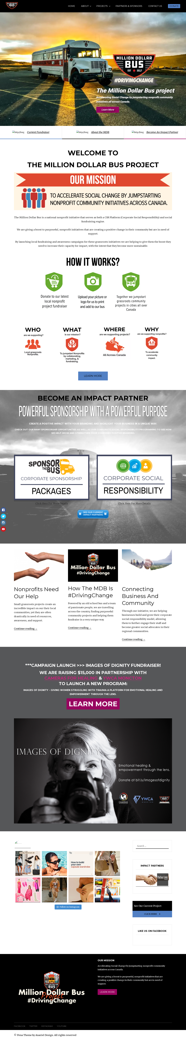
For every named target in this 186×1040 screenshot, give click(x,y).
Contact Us (155, 6)
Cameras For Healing (71, 678)
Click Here (150, 914)
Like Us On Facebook (152, 931)
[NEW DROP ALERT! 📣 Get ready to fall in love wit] (107, 889)
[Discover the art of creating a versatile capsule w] (80, 863)
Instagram (47, 1026)
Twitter (33, 1026)
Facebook (19, 1026)
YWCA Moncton (122, 678)
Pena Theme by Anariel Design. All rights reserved (46, 1035)
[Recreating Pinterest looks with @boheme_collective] (27, 863)
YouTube (61, 1026)
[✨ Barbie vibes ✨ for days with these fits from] (27, 889)
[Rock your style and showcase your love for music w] (54, 889)
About (85, 6)
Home (71, 6)
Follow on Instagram (69, 907)
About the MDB (100, 132)
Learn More (93, 376)
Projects (102, 6)
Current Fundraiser (38, 132)
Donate (174, 6)
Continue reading (25, 628)
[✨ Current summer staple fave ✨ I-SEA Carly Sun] (54, 863)
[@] (23, 844)
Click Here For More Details (51, 503)
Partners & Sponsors (129, 6)
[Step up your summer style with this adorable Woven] (107, 863)
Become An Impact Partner (162, 132)
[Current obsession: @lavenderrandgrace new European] (80, 889)
